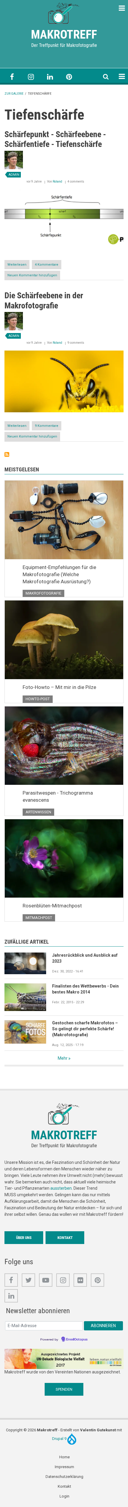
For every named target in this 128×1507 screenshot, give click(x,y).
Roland (57, 181)
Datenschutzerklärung (64, 1477)
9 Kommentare (46, 426)
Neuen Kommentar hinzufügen (32, 275)
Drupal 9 (59, 1438)
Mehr (63, 1058)
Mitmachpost (39, 917)
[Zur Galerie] (64, 13)
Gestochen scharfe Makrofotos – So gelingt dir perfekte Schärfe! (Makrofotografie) (85, 1028)
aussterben (61, 1188)
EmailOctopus (77, 1339)
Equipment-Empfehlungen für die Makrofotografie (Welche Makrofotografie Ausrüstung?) (59, 574)
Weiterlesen (18, 266)
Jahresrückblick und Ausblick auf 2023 (85, 958)
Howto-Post (38, 699)
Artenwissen (38, 812)
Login (64, 1496)
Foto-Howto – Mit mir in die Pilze (59, 687)
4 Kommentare (46, 265)
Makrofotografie (43, 593)
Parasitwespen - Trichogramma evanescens (58, 796)
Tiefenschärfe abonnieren (6, 454)
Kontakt (65, 1237)
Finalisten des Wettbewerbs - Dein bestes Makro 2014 (85, 989)
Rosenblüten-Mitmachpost (52, 906)
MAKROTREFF (64, 35)
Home (64, 1457)
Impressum (64, 1467)
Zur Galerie (14, 93)
